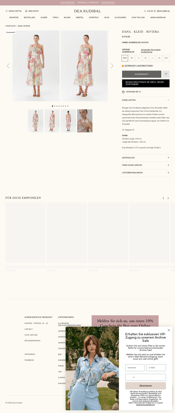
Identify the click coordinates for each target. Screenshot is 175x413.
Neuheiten (13, 17)
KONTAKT (29, 329)
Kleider (44, 17)
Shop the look (138, 17)
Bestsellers (29, 17)
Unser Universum (158, 17)
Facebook (29, 360)
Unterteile (94, 17)
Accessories (120, 17)
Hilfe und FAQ (31, 335)
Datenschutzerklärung (145, 405)
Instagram (30, 354)
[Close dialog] (168, 330)
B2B (60, 354)
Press (61, 366)
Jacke (106, 17)
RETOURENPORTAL (32, 341)
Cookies (62, 348)
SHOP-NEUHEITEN (67, 3)
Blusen (67, 17)
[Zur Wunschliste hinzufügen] (166, 74)
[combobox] (130, 377)
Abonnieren (145, 385)
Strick (56, 17)
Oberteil (80, 17)
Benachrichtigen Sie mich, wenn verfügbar (145, 83)
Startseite (10, 26)
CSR (60, 372)
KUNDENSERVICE (108, 3)
